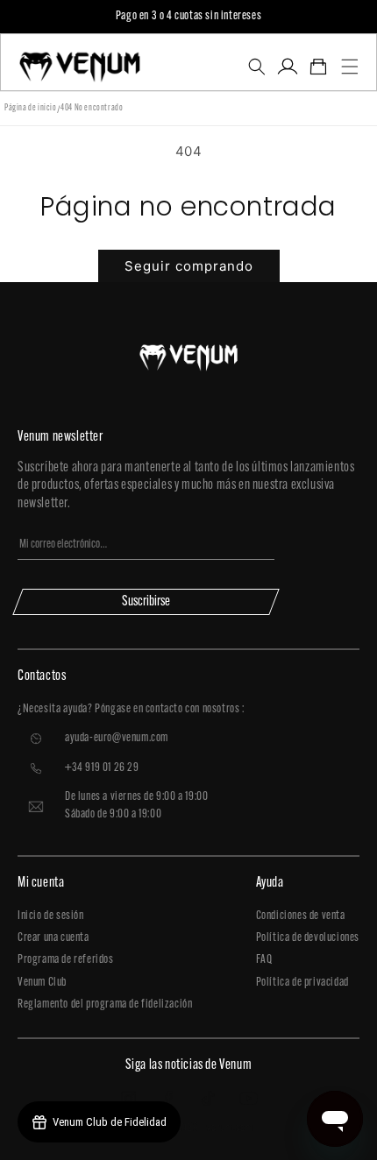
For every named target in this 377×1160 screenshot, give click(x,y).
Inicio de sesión (51, 916)
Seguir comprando (188, 266)
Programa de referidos (66, 959)
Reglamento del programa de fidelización (105, 1004)
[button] (256, 66)
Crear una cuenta (53, 937)
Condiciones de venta (300, 916)
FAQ (264, 959)
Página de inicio (30, 108)
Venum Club (42, 982)
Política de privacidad (302, 982)
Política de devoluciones (307, 937)
